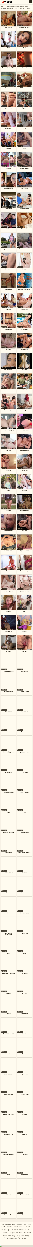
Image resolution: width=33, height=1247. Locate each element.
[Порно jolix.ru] (7, 2)
